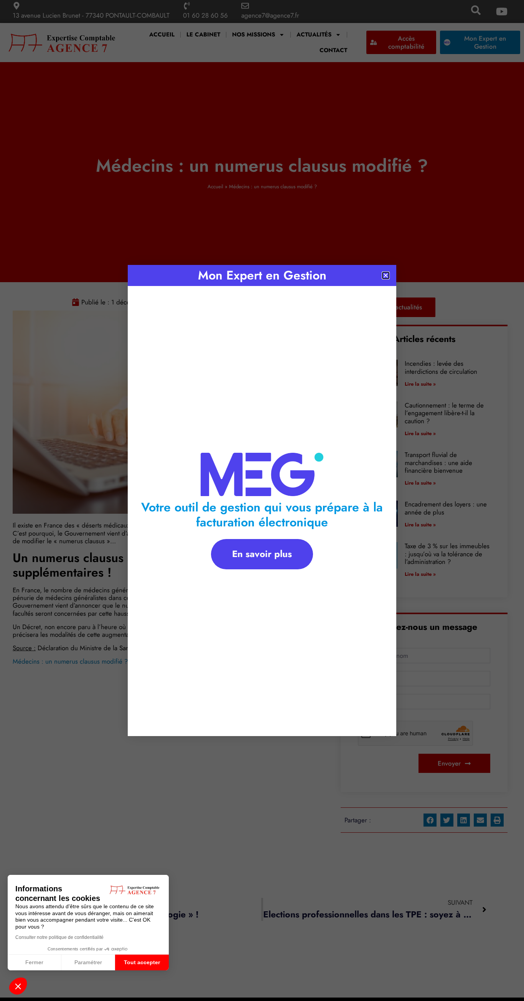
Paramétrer (88, 962)
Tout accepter (142, 962)
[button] (18, 986)
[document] (262, 500)
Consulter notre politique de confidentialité (59, 937)
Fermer (34, 962)
